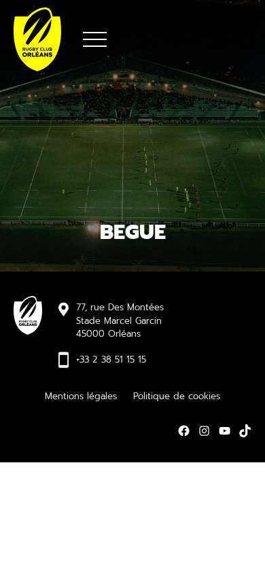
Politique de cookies (176, 396)
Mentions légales (81, 396)
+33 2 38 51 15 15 (111, 359)
